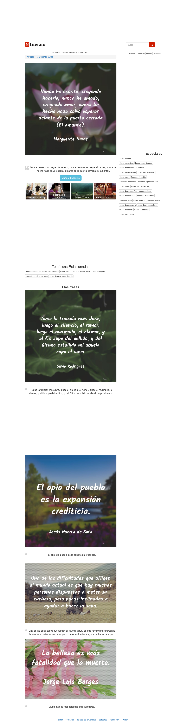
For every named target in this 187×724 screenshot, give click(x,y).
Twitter (125, 719)
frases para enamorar (146, 172)
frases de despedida (128, 172)
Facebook (114, 719)
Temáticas (157, 53)
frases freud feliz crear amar (37, 276)
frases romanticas (127, 163)
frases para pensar (127, 214)
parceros (103, 719)
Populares (140, 53)
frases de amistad (154, 200)
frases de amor (125, 158)
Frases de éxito (126, 200)
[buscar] (152, 44)
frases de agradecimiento (148, 181)
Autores (132, 53)
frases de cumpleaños (128, 191)
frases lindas (125, 186)
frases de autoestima (145, 195)
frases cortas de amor (143, 163)
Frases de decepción (128, 181)
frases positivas (145, 191)
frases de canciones (127, 195)
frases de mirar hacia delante (61, 276)
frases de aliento (126, 210)
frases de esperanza (128, 205)
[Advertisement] (93, 20)
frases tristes (124, 177)
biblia (60, 719)
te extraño (140, 167)
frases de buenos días (140, 186)
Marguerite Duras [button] (71, 178)
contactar (69, 719)
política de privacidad (86, 719)
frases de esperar (98, 271)
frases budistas (139, 200)
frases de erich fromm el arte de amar (75, 271)
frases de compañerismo (147, 205)
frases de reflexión (138, 177)
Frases (149, 53)
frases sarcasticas (141, 210)
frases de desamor (127, 167)
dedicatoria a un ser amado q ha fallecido (42, 271)
